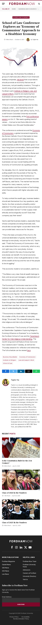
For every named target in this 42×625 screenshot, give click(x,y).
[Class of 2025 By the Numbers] (21, 509)
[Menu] (3, 3)
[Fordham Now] (22, 3)
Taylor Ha (35, 39)
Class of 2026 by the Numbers (14, 493)
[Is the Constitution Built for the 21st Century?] (21, 448)
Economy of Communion (27, 357)
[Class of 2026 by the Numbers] (21, 480)
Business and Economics (21, 17)
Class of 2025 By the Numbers (14, 522)
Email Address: (7, 597)
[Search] (39, 3)
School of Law (7, 363)
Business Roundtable (10, 357)
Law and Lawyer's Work (26, 360)
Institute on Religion (9, 360)
